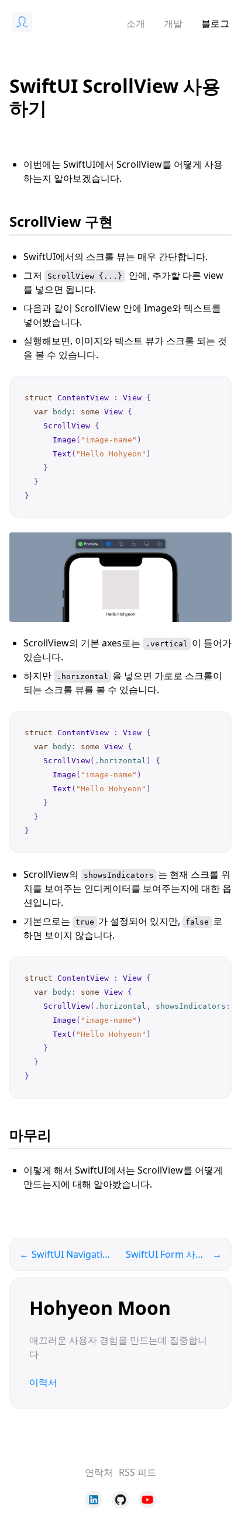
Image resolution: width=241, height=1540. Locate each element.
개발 (173, 23)
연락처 (99, 1472)
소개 (135, 23)
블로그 (215, 23)
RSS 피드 (137, 1472)
